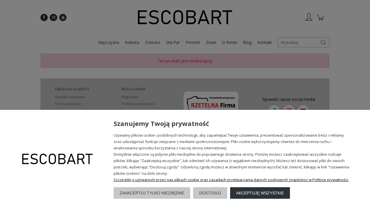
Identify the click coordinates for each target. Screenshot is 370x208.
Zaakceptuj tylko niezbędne (152, 193)
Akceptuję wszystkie (260, 193)
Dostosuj (210, 193)
